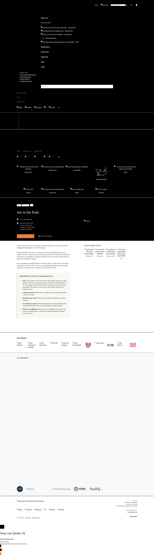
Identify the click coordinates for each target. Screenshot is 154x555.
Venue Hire (44, 57)
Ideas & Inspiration (25, 77)
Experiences (45, 52)
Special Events (25, 205)
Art (31, 205)
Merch (77, 192)
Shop (42, 61)
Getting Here (72, 27)
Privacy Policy (28, 517)
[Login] (131, 5)
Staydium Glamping (26, 81)
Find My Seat (69, 31)
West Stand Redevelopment (28, 75)
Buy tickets (26, 236)
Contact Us (21, 101)
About (43, 66)
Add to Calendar (46, 236)
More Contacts (133, 516)
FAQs (77, 42)
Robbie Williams (25, 79)
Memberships (45, 47)
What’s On (44, 18)
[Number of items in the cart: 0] (136, 5)
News (19, 97)
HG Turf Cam (21, 93)
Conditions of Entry (36, 517)
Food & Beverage (51, 38)
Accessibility (68, 34)
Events (19, 205)
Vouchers (101, 192)
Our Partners (22, 338)
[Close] (2, 527)
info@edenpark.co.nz (132, 512)
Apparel (28, 192)
